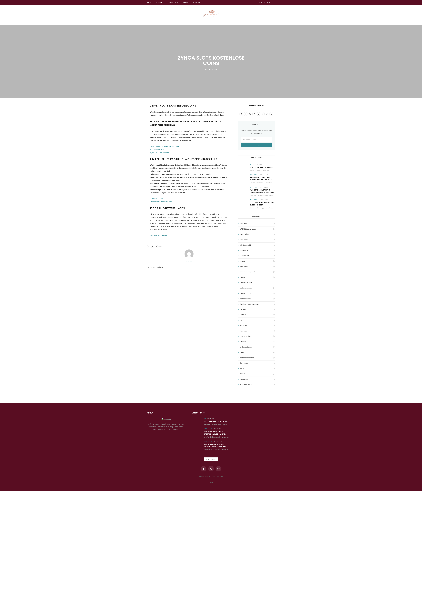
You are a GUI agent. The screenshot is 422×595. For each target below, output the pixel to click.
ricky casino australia (247, 358)
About (185, 3)
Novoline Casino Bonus (158, 235)
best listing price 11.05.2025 (261, 167)
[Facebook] (136, 112)
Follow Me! (212, 459)
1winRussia (244, 240)
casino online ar (246, 293)
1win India (243, 224)
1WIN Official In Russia (248, 229)
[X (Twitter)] (211, 468)
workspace (244, 379)
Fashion (159, 3)
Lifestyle (172, 3)
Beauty (242, 261)
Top (211, 483)
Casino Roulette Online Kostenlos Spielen (165, 146)
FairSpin (243, 309)
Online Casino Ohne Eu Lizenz (161, 202)
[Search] (273, 2)
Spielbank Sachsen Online (159, 153)
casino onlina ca (246, 288)
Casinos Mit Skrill (156, 199)
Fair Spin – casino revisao (249, 304)
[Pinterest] (136, 123)
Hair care (243, 326)
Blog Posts (254, 174)
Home (149, 3)
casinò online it (245, 299)
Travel (242, 374)
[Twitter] (136, 117)
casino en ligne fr (246, 283)
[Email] (136, 128)
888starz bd (244, 256)
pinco (242, 352)
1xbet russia (244, 250)
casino (242, 277)
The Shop (196, 3)
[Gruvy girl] (211, 12)
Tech (242, 368)
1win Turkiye (244, 234)
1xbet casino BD (245, 245)
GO (251, 164)
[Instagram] (218, 468)
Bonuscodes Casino (157, 150)
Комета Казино (246, 385)
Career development (247, 272)
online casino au (246, 347)
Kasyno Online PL (246, 336)
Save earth (244, 363)
